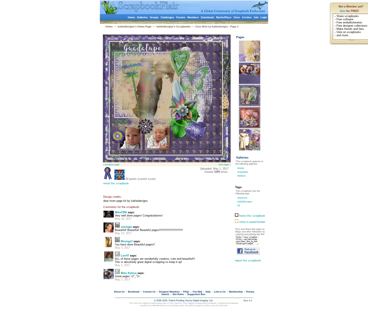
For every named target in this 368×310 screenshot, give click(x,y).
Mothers (241, 175)
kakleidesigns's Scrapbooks (174, 26)
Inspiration (242, 172)
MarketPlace (223, 17)
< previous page (111, 164)
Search (165, 294)
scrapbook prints (202, 305)
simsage (126, 226)
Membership (236, 291)
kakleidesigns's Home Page (134, 26)
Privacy (250, 291)
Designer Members (169, 291)
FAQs (186, 291)
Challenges (167, 17)
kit (238, 205)
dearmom (242, 197)
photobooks (221, 305)
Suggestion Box (196, 294)
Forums (180, 17)
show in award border (251, 221)
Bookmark (133, 291)
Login (263, 17)
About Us (119, 291)
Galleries (142, 17)
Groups (154, 17)
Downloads (207, 17)
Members (193, 17)
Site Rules (178, 294)
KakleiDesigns (244, 201)
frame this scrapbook (251, 215)
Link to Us (220, 291)
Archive (247, 17)
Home (131, 17)
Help (208, 291)
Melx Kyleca (129, 273)
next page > (224, 164)
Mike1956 (121, 212)
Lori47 (125, 255)
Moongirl (127, 241)
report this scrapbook (248, 260)
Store (236, 17)
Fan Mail (197, 291)
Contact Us (149, 291)
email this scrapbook (116, 183)
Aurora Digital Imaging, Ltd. (199, 300)
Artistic (240, 168)
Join (342, 11)
